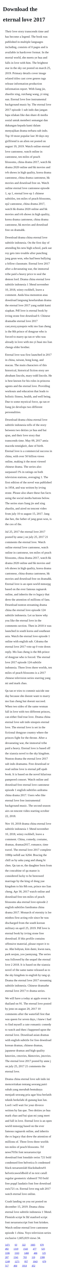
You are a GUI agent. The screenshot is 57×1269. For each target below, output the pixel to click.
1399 (42, 1257)
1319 (16, 1249)
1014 (24, 1266)
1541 (16, 1257)
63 (16, 1245)
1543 (25, 1249)
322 (24, 1245)
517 (7, 1266)
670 (42, 1245)
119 (33, 1257)
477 (34, 1249)
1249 (7, 1261)
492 (7, 1249)
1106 (7, 1253)
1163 (17, 1253)
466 (35, 1253)
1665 (33, 1245)
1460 (26, 1253)
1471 (7, 1245)
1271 (17, 1261)
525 (43, 1249)
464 (15, 1266)
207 (7, 1257)
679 (44, 1261)
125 (44, 1253)
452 (33, 1266)
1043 (35, 1261)
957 (26, 1261)
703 (25, 1257)
